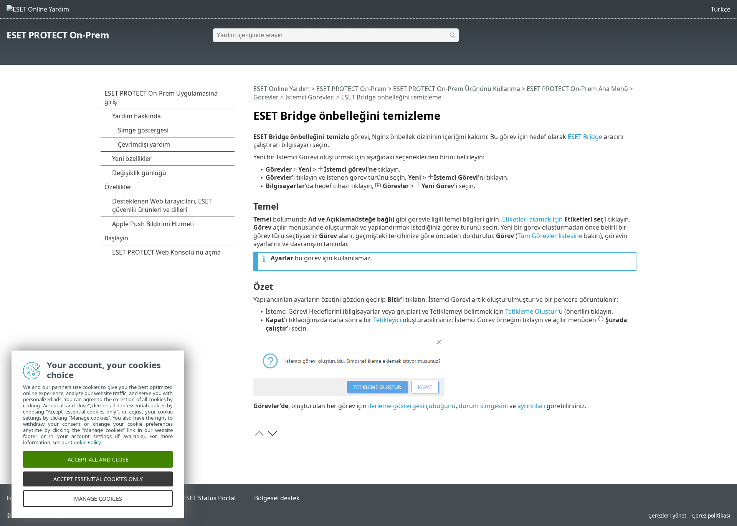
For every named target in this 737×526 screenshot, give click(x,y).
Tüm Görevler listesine (549, 236)
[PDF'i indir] (620, 112)
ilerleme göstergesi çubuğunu (412, 406)
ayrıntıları (531, 406)
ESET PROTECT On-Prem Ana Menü (577, 88)
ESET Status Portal (209, 498)
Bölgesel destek (277, 498)
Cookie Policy (86, 442)
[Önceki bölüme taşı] (259, 433)
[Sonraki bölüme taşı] (272, 433)
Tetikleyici (387, 320)
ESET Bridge (585, 136)
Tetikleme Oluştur (531, 311)
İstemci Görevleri (310, 97)
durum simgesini (483, 406)
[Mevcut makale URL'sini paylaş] (609, 112)
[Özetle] (632, 112)
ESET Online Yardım (281, 88)
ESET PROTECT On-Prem (58, 34)
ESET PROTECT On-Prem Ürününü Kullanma (456, 88)
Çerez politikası (711, 515)
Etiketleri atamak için (532, 219)
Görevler (266, 97)
